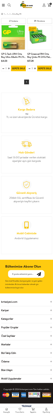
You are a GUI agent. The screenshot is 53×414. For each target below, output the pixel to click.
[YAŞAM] (7, 14)
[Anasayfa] (4, 14)
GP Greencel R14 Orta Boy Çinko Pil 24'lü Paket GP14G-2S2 (39, 55)
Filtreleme (41, 21)
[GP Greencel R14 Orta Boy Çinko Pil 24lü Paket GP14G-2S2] (39, 37)
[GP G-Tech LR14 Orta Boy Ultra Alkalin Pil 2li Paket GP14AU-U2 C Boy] (13, 37)
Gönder (40, 274)
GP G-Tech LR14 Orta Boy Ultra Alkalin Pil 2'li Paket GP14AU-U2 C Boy (13, 55)
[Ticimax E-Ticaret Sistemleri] (26, 406)
